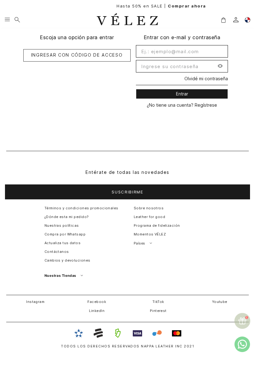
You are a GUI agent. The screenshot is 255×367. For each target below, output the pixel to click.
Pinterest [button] (158, 311)
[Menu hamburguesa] (7, 20)
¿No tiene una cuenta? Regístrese (182, 105)
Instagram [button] (35, 302)
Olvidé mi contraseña (206, 78)
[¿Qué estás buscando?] (17, 20)
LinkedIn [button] (96, 311)
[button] (223, 19)
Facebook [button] (96, 302)
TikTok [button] (158, 302)
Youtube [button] (219, 302)
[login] (236, 19)
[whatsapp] (242, 344)
